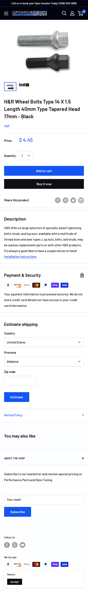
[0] (80, 13)
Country (9, 333)
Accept (14, 581)
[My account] (72, 13)
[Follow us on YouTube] (22, 545)
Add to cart (44, 171)
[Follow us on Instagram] (15, 545)
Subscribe (17, 512)
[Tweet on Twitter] (73, 200)
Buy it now (44, 184)
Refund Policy (13, 415)
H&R (7, 126)
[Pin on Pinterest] (65, 200)
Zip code (9, 372)
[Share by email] (81, 200)
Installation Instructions (20, 256)
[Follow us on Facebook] (7, 545)
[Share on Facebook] (58, 200)
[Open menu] (6, 13)
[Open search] (64, 13)
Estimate (16, 397)
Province (10, 352)
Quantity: (10, 156)
